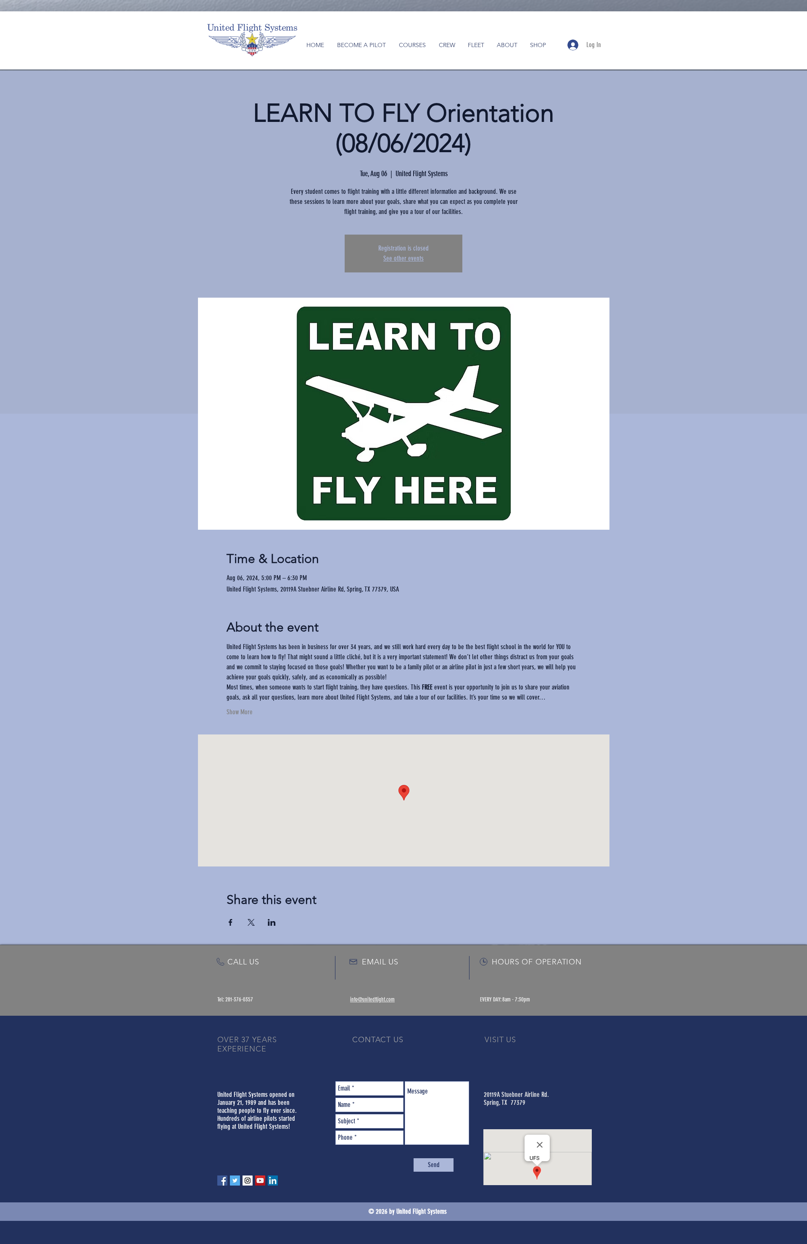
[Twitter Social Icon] (235, 1180)
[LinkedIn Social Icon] (273, 1180)
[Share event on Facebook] (231, 922)
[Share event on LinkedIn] (272, 922)
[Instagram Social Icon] (248, 1180)
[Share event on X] (251, 922)
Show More (240, 712)
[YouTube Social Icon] (260, 1180)
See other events (403, 258)
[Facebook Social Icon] (222, 1180)
